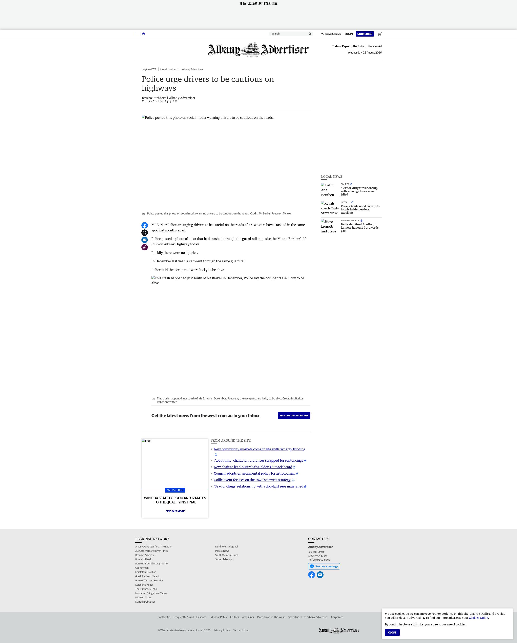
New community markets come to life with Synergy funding (259, 449)
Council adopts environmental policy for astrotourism (254, 473)
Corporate (337, 617)
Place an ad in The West (271, 617)
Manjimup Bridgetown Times (151, 593)
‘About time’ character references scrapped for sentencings (258, 460)
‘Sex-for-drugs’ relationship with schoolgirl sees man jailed (258, 486)
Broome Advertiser (145, 555)
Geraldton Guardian (145, 572)
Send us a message (326, 566)
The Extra (358, 46)
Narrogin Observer (145, 601)
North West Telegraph (227, 546)
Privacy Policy (222, 630)
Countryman (142, 567)
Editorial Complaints (242, 617)
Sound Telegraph (224, 559)
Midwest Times (143, 597)
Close (392, 632)
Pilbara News (222, 550)
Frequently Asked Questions (189, 617)
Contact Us (164, 617)
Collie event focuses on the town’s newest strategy (252, 480)
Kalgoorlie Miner (144, 584)
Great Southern (169, 69)
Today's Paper (340, 46)
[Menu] (137, 34)
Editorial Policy (218, 617)
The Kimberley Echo (146, 588)
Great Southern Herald (147, 576)
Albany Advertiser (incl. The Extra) (153, 546)
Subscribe (364, 34)
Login (349, 34)
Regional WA (149, 69)
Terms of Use (240, 630)
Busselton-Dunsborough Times (151, 563)
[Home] (143, 34)
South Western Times (226, 555)
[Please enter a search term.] (310, 34)
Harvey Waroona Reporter (149, 580)
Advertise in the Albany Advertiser (308, 617)
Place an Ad (375, 46)
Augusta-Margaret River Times (151, 550)
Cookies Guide (478, 617)
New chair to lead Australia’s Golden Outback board (253, 467)
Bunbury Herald (143, 559)
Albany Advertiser (192, 69)
